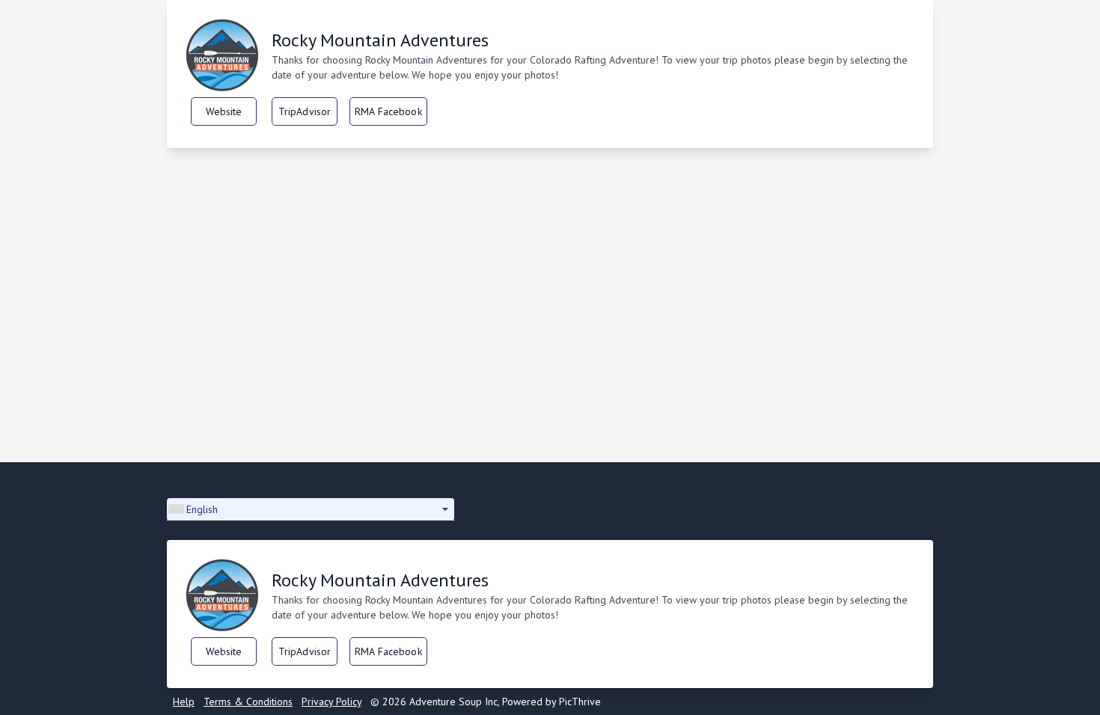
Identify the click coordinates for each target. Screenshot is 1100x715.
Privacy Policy (331, 701)
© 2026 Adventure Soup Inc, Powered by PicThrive (485, 701)
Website (224, 111)
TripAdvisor (304, 111)
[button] (310, 509)
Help (184, 701)
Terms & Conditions (248, 701)
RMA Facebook (388, 111)
